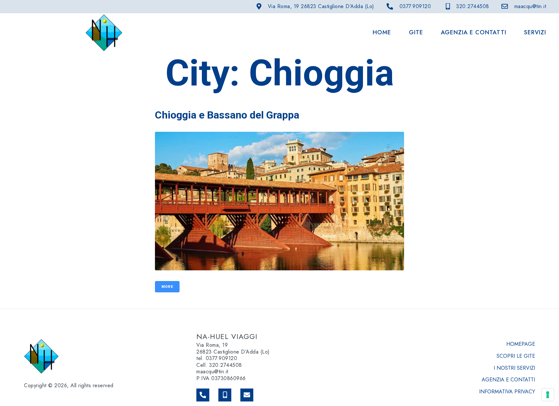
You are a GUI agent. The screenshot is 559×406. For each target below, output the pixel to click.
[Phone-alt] (202, 395)
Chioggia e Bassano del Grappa (227, 115)
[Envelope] (246, 395)
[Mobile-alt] (224, 395)
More (167, 287)
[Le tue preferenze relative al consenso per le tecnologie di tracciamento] (548, 395)
